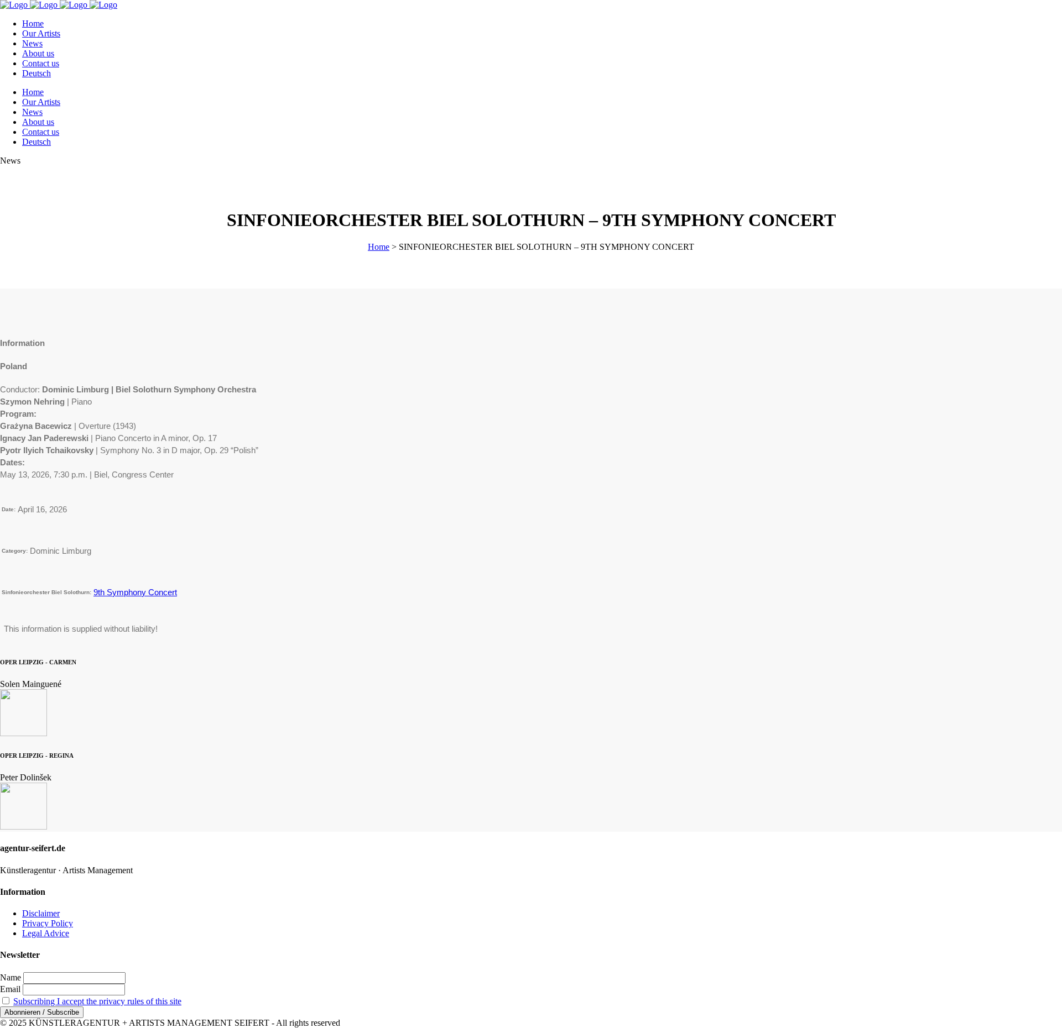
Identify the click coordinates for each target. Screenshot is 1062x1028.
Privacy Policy (47, 923)
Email (10, 989)
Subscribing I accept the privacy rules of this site (97, 1001)
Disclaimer (41, 913)
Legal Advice (45, 933)
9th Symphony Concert (135, 592)
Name (10, 977)
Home (378, 246)
